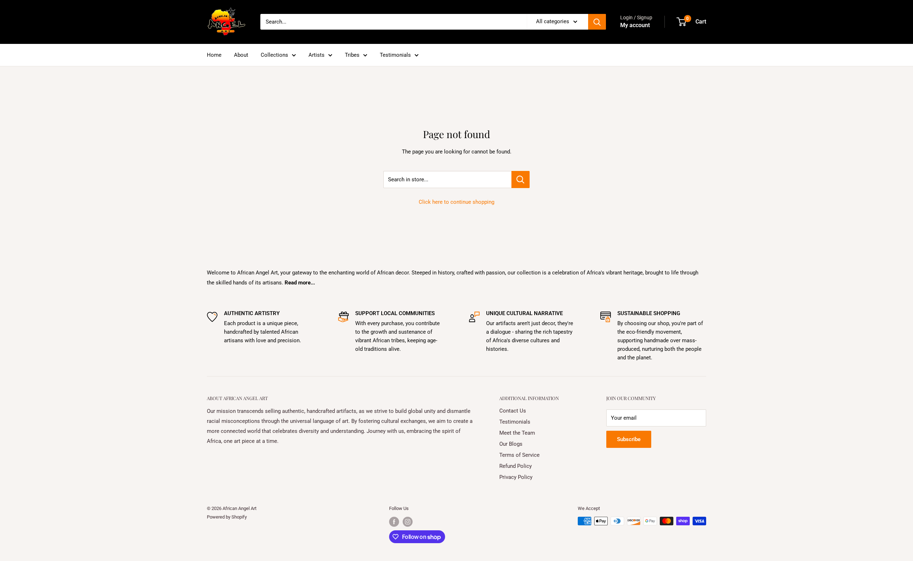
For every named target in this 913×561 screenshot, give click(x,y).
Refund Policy (515, 466)
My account (635, 25)
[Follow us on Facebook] (394, 522)
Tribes (352, 55)
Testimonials (395, 55)
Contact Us (512, 411)
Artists (316, 55)
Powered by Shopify (227, 517)
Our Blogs (510, 444)
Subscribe (629, 439)
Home (214, 55)
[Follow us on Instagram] (408, 522)
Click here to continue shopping (456, 202)
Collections (274, 55)
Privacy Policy (515, 477)
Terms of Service (519, 455)
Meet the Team (517, 433)
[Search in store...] (520, 179)
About (241, 55)
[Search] (597, 22)
